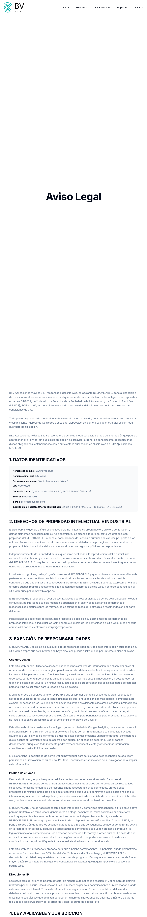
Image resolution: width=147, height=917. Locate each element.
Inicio (66, 7)
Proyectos (122, 7)
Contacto (138, 7)
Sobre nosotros (102, 7)
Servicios (80, 7)
